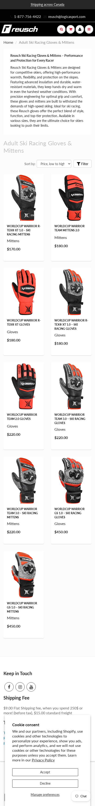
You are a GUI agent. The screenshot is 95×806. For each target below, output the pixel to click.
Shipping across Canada (47, 4)
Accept (45, 772)
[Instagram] (20, 686)
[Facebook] (9, 686)
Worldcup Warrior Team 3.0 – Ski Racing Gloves (69, 419)
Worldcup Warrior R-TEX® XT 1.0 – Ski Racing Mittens (24, 230)
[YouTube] (31, 686)
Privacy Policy (43, 760)
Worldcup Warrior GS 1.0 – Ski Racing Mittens (22, 607)
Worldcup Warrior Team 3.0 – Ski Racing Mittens (22, 513)
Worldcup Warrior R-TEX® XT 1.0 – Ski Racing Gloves (71, 324)
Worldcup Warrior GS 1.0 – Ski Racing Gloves (69, 513)
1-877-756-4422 (27, 16)
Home (8, 42)
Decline (45, 783)
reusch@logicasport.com (66, 16)
